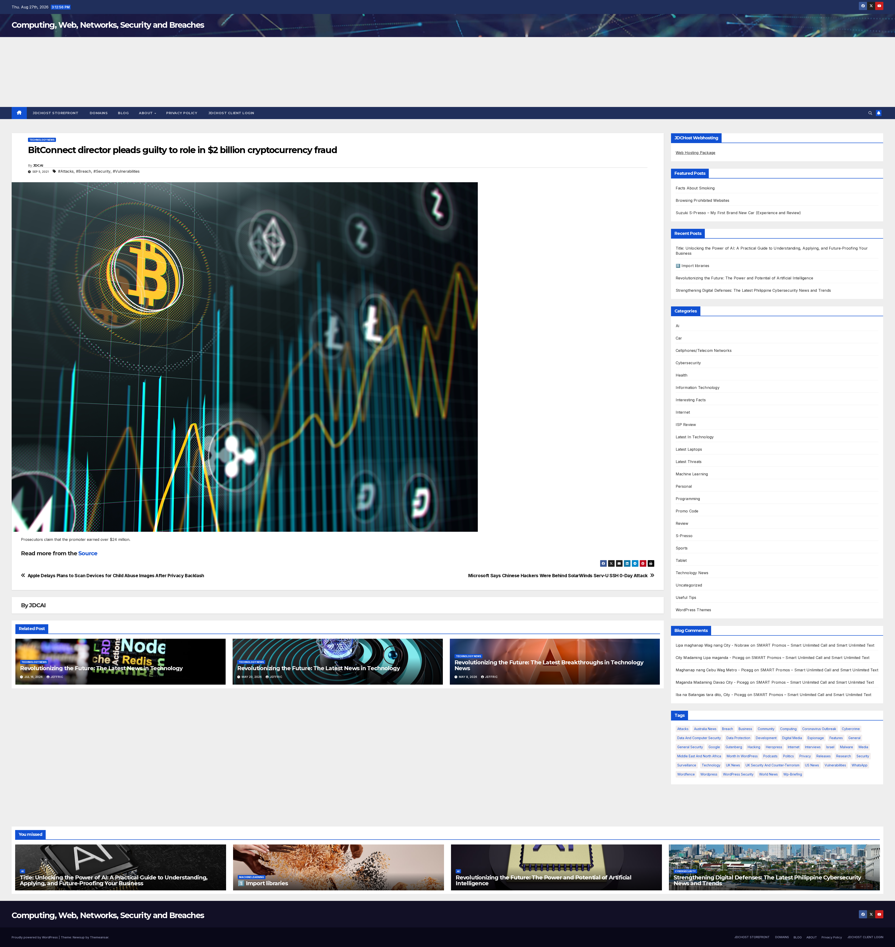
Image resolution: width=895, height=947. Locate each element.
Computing (788, 729)
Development (766, 738)
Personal (684, 486)
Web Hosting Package (696, 152)
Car (679, 338)
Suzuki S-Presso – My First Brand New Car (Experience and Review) (738, 212)
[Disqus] (338, 752)
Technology (711, 765)
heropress (774, 747)
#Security (101, 171)
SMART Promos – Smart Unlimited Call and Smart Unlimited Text (815, 645)
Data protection (738, 738)
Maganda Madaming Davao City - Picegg (712, 682)
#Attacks (66, 171)
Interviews (813, 747)
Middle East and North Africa (699, 756)
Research (843, 756)
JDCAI (38, 165)
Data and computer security (699, 738)
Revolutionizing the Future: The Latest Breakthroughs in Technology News (548, 665)
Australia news (705, 729)
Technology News (42, 139)
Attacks (682, 729)
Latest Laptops (689, 449)
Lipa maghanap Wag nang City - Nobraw (712, 645)
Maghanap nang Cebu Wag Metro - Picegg (714, 670)
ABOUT (146, 113)
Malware (846, 747)
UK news (733, 765)
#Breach (83, 171)
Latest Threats (689, 461)
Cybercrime (851, 729)
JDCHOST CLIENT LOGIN (230, 113)
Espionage (816, 738)
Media (863, 747)
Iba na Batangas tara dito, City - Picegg (711, 694)
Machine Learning (692, 474)
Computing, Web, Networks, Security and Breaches (108, 25)
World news (768, 774)
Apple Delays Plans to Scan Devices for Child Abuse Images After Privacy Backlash (116, 575)
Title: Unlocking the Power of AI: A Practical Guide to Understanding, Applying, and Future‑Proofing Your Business (113, 880)
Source (87, 553)
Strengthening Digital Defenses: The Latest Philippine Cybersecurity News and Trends (753, 290)
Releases (823, 756)
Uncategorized (689, 585)
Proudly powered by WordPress (35, 937)
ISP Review (686, 424)
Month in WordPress (742, 756)
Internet (683, 412)
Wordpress (708, 774)
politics (788, 756)
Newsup (79, 937)
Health (682, 375)
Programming (688, 498)
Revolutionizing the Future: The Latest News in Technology (101, 668)
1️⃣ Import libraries (692, 265)
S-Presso (684, 535)
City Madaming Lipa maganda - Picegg (710, 657)
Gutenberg (734, 747)
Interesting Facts (691, 400)
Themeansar (99, 937)
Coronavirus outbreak (819, 729)
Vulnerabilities (835, 765)
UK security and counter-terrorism (772, 765)
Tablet (681, 560)
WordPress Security (738, 774)
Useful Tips (686, 597)
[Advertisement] (447, 72)
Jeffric (57, 677)
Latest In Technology (695, 437)
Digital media (792, 738)
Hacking (754, 747)
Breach (727, 729)
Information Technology (697, 387)
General (854, 738)
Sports (682, 548)
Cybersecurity (688, 362)
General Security (690, 747)
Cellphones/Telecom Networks (704, 350)
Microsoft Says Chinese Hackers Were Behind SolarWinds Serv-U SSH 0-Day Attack (557, 575)
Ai (677, 325)
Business (745, 729)
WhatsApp (859, 765)
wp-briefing (792, 774)
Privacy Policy (181, 113)
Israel (830, 747)
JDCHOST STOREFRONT (55, 113)
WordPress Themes (693, 609)
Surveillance (686, 765)
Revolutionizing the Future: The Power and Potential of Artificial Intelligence (744, 278)
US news (812, 765)
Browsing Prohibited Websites (703, 200)
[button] (870, 113)
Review (682, 523)
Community (766, 729)
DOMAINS (98, 113)
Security (863, 756)
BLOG (123, 113)
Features (836, 738)
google (714, 747)
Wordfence (686, 774)
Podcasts (770, 756)
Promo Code (687, 511)
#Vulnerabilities (126, 171)
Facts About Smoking (695, 188)
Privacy (805, 756)
